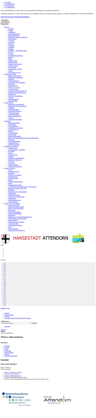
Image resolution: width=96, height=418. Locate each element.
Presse (6, 349)
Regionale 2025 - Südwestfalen (17, 192)
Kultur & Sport (8, 102)
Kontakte (11, 54)
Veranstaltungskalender (15, 119)
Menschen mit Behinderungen (17, 92)
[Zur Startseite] (43, 243)
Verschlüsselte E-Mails (15, 69)
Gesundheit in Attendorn (15, 128)
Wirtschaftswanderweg (15, 166)
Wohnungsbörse (13, 202)
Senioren (11, 97)
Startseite (7, 326)
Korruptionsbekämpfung (15, 55)
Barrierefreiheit (8, 352)
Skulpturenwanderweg (15, 160)
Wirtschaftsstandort (14, 144)
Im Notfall (11, 151)
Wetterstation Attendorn (15, 225)
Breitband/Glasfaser (14, 123)
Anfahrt (10, 30)
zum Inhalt (7, 2)
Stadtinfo (11, 156)
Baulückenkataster (13, 171)
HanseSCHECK (13, 129)
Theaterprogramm (13, 113)
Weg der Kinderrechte (14, 116)
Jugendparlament (13, 89)
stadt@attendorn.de (12, 376)
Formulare (11, 45)
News (10, 227)
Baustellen (11, 173)
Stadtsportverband (13, 109)
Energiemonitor (12, 220)
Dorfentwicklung (13, 178)
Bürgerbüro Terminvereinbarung (17, 37)
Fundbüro (11, 47)
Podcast (10, 57)
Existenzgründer (13, 126)
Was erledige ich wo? (14, 72)
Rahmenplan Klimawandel (16, 207)
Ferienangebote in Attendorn (16, 82)
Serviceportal (12, 67)
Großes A (11, 118)
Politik (10, 59)
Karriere (10, 52)
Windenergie (12, 198)
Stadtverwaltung (13, 66)
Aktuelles (11, 29)
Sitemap (6, 354)
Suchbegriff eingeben (7, 323)
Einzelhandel (12, 124)
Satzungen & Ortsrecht (15, 64)
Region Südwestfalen (14, 136)
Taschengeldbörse (13, 99)
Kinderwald (11, 215)
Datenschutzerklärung (10, 356)
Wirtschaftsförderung (14, 141)
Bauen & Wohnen (9, 168)
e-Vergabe (11, 40)
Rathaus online (12, 61)
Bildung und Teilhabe (14, 76)
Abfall (10, 170)
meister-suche (12, 134)
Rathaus (6, 27)
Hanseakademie (13, 86)
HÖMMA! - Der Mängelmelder (17, 50)
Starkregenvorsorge (14, 195)
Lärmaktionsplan (13, 223)
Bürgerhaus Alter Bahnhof (16, 104)
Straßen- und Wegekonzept (16, 197)
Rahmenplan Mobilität (14, 213)
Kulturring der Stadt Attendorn (17, 106)
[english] (1, 245)
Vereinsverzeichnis (13, 114)
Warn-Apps (11, 163)
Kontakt (6, 347)
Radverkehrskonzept (14, 212)
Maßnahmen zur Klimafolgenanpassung (20, 217)
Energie (10, 180)
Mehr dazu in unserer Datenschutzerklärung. (15, 17)
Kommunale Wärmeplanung (16, 230)
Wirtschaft (7, 121)
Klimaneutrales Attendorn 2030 (17, 218)
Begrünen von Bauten (14, 175)
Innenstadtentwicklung (15, 185)
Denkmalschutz (12, 176)
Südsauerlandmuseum (14, 111)
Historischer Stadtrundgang (16, 158)
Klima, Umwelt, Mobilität (12, 203)
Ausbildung (11, 32)
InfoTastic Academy (14, 87)
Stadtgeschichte (12, 155)
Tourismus (11, 161)
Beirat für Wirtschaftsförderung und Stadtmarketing (23, 138)
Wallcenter (11, 139)
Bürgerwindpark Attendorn (16, 222)
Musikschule (12, 94)
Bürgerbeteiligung (13, 35)
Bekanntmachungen (14, 34)
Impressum (7, 351)
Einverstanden (5, 22)
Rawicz (10, 153)
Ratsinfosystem (12, 62)
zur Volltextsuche (9, 7)
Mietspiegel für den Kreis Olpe (17, 188)
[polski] (3, 245)
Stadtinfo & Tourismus (11, 146)
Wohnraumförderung (14, 200)
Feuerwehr (11, 42)
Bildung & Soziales (10, 74)
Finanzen (11, 44)
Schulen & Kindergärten (15, 96)
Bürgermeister (12, 39)
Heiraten (10, 49)
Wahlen (10, 71)
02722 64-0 (13, 372)
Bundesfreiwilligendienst (15, 77)
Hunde (10, 183)
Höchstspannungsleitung (15, 181)
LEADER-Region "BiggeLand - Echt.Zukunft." (22, 186)
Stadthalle (11, 108)
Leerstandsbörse (13, 133)
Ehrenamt (11, 79)
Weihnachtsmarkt (13, 165)
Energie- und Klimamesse (16, 208)
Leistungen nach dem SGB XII (17, 91)
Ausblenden (5, 20)
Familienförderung (13, 81)
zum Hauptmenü (9, 4)
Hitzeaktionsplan (13, 228)
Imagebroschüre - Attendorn (16, 150)
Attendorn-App (12, 148)
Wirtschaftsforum (13, 143)
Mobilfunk (11, 190)
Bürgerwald (11, 210)
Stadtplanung (12, 193)
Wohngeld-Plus (12, 101)
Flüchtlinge (11, 84)
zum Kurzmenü (9, 5)
